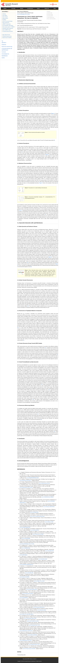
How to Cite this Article (51, 18)
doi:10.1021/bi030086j (26, 538)
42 (41, 419)
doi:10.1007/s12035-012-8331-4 (33, 621)
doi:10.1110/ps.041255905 (24, 576)
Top (2, 40)
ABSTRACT (4, 42)
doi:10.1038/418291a (23, 554)
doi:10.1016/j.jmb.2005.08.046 (48, 506)
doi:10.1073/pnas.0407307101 (39, 607)
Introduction (4, 44)
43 (54, 431)
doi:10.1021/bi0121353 (43, 559)
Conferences (30, 8)
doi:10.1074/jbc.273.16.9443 (39, 581)
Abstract (48, 11)
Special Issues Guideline (7, 37)
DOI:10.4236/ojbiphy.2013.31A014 (23, 14)
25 (27, 262)
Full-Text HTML (50, 14)
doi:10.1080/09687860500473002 (32, 477)
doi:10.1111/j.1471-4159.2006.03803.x (27, 614)
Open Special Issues (6, 34)
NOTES (3, 57)
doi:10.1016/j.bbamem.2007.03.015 (26, 487)
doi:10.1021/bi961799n (29, 572)
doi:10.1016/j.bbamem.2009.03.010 (26, 630)
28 (30, 266)
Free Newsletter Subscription (7, 25)
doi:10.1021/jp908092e (24, 597)
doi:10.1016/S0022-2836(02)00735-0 (26, 564)
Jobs (55, 8)
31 (23, 340)
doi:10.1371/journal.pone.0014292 (29, 648)
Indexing (4, 13)
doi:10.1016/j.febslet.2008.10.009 (30, 618)
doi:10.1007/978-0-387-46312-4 (25, 480)
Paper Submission (5, 22)
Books (21, 8)
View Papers (4, 15)
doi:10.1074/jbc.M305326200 (31, 589)
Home (5, 8)
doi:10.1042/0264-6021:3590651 (48, 497)
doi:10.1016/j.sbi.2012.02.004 (44, 483)
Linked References (50, 17)
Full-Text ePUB (50, 15)
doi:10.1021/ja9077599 (49, 550)
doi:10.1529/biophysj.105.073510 (26, 640)
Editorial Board (5, 18)
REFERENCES (5, 55)
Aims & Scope (5, 16)
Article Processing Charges (7, 21)
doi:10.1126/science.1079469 (38, 534)
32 (45, 347)
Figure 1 (53, 113)
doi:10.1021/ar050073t (35, 530)
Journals (13, 8)
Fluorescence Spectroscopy (7, 46)
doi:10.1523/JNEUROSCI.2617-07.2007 (27, 543)
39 (41, 384)
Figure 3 (41, 182)
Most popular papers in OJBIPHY (8, 26)
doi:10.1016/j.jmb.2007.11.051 (34, 625)
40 (49, 389)
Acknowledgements (5, 53)
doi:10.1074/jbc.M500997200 (25, 527)
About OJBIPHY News (6, 29)
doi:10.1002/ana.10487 (49, 521)
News (38, 8)
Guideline (4, 19)
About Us (47, 8)
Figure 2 (47, 154)
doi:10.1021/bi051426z (34, 512)
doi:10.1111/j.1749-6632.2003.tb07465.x (37, 516)
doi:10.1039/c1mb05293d (32, 634)
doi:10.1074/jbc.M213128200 (27, 593)
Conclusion (4, 51)
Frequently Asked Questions (7, 31)
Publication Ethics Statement (7, 28)
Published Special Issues (7, 36)
